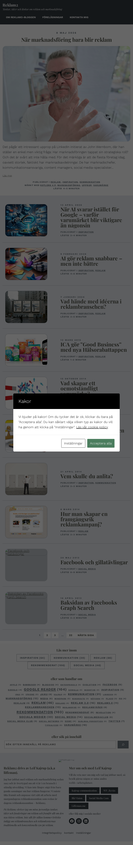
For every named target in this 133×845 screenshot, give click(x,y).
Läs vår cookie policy (92, 427)
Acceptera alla (101, 443)
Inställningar (73, 443)
